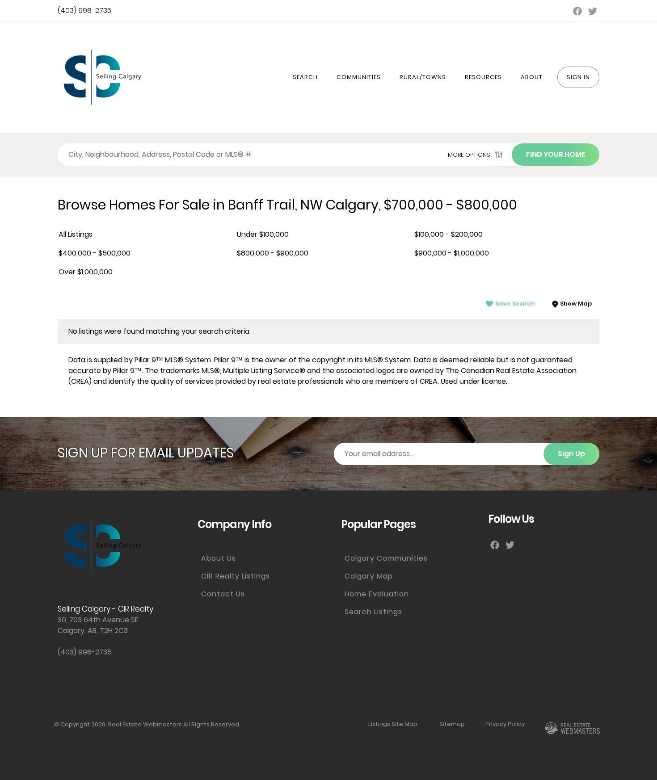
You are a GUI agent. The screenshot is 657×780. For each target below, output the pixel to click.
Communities (359, 77)
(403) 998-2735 (84, 10)
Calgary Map (369, 576)
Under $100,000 (263, 234)
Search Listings (373, 612)
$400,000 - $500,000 (95, 253)
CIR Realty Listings (235, 576)
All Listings (76, 234)
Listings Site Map (392, 724)
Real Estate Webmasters (145, 724)
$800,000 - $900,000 (272, 253)
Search (305, 77)
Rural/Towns (423, 77)
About (532, 77)
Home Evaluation (377, 594)
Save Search (515, 303)
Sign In (578, 77)
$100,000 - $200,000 (448, 234)
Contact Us (223, 594)
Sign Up (571, 454)
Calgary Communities (386, 558)
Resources (483, 77)
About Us (218, 558)
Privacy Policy (505, 724)
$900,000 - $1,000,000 (451, 253)
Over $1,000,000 (86, 272)
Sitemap (452, 724)
